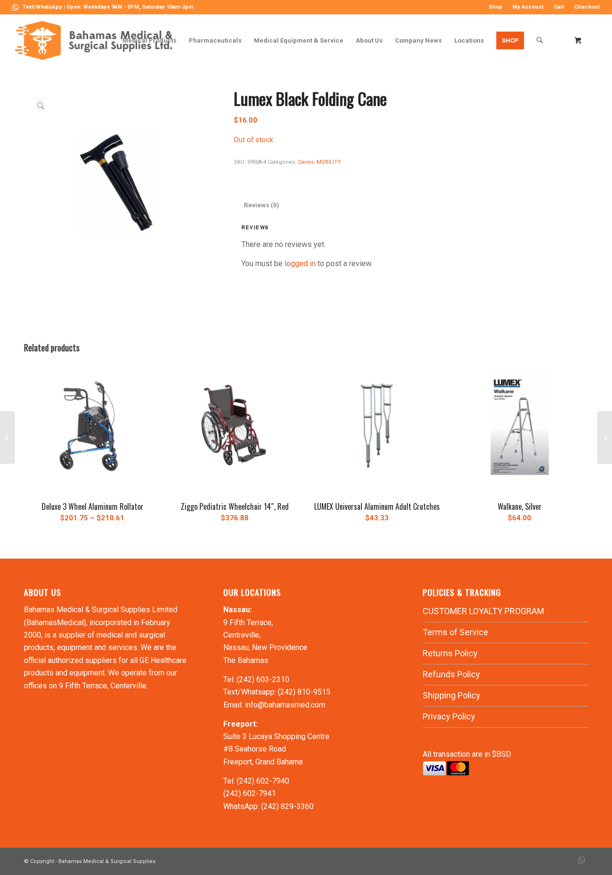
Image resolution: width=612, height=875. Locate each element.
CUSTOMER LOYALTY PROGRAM (483, 611)
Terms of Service (455, 632)
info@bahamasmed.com (285, 704)
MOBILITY (329, 162)
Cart (559, 7)
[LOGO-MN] (97, 40)
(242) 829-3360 (287, 806)
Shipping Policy (452, 695)
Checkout (587, 7)
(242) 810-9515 (304, 691)
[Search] (539, 40)
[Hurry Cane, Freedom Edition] (7, 437)
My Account (528, 7)
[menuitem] (496, 7)
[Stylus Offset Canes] (604, 437)
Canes (306, 162)
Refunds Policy (451, 674)
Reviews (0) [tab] (261, 205)
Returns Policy (450, 653)
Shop (496, 7)
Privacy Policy (449, 716)
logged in (300, 263)
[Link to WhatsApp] (15, 7)
